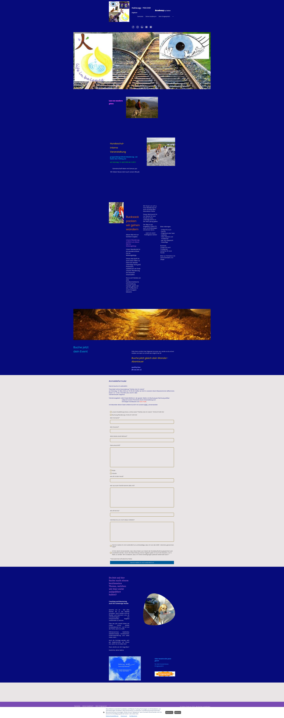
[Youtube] (146, 27)
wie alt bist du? (114, 511)
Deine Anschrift (115, 445)
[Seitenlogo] (119, 11)
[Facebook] (133, 27)
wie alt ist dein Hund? (116, 476)
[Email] (151, 27)
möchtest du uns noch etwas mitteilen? (122, 520)
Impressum (124, 716)
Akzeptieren (169, 712)
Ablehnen (177, 712)
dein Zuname (114, 427)
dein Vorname (115, 418)
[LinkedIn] (142, 27)
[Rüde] (111, 470)
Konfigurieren (133, 716)
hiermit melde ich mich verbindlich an (142, 562)
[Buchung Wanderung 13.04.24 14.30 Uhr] (111, 415)
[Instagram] (137, 27)
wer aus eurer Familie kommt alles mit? (122, 485)
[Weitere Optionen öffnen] (173, 16)
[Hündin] (111, 473)
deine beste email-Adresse (118, 436)
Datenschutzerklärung (112, 716)
